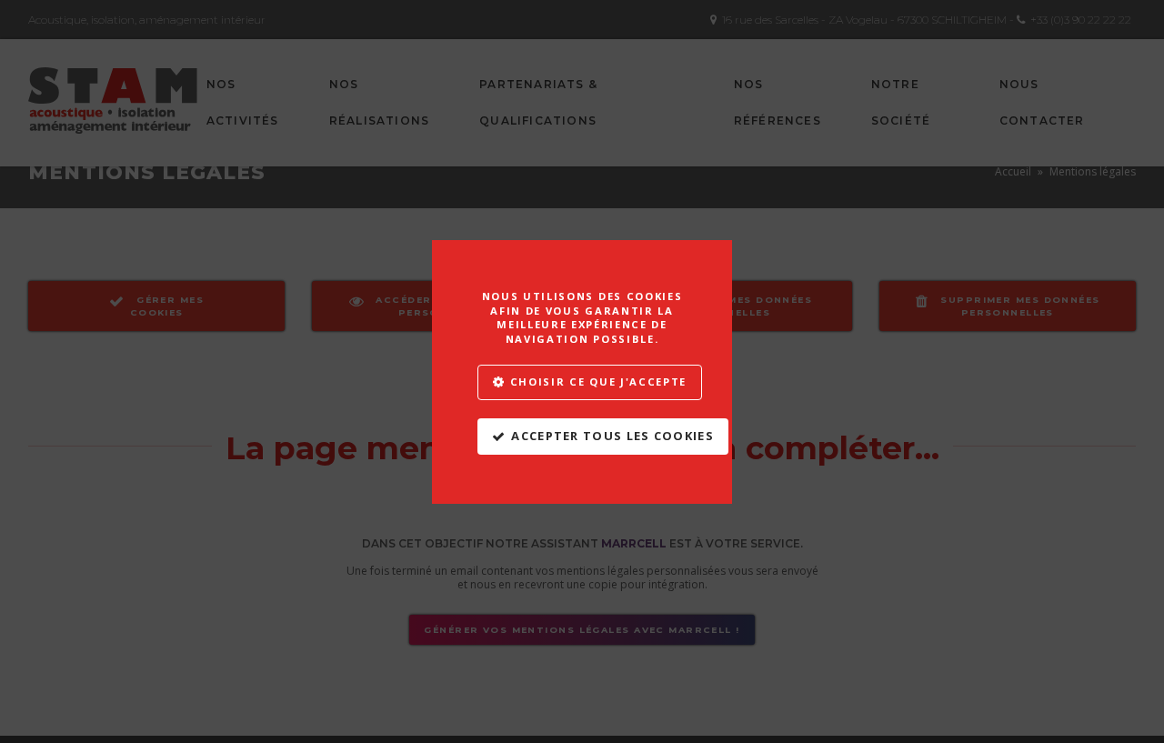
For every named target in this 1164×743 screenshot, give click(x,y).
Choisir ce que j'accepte (598, 380)
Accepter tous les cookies (612, 435)
